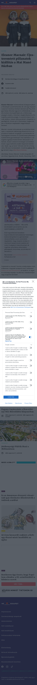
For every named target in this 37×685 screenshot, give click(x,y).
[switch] (30, 316)
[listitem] (18, 312)
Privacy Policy (28, 403)
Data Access (18, 403)
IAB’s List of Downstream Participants (20, 307)
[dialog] (18, 342)
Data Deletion (8, 403)
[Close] (33, 282)
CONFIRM (11, 397)
